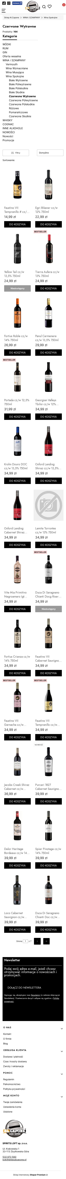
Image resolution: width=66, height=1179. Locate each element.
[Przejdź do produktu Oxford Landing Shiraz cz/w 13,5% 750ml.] (48, 441)
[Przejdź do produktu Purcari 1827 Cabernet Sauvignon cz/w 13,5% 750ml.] (48, 762)
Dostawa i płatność (13, 1056)
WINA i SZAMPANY (31, 17)
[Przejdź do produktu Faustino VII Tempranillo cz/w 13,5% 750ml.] (48, 698)
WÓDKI (7, 44)
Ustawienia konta (12, 1106)
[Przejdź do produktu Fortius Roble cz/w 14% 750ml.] (17, 313)
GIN (5, 52)
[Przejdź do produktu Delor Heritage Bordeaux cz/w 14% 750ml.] (17, 826)
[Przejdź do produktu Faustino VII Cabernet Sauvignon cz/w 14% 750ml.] (48, 633)
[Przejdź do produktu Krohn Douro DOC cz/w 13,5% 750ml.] (17, 441)
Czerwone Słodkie (20, 116)
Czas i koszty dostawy (15, 1061)
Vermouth (11, 64)
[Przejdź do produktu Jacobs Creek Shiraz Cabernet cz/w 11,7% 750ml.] (17, 762)
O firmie (7, 1038)
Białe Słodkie (17, 92)
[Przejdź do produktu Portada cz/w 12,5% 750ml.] (17, 377)
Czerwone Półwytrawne (23, 100)
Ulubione (7, 1111)
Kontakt (7, 1034)
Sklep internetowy (29, 1175)
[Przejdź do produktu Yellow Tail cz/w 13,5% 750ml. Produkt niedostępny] (17, 249)
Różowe (14, 108)
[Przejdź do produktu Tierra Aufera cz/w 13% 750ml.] (48, 249)
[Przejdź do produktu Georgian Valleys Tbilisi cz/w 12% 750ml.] (48, 377)
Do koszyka (17, 224)
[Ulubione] (50, 6)
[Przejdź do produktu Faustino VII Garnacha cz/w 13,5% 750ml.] (17, 698)
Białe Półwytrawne (20, 84)
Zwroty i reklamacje (13, 1066)
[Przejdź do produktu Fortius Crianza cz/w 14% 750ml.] (17, 633)
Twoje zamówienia (12, 1102)
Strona (19, 941)
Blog (5, 1043)
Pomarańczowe (18, 112)
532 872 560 (9, 1156)
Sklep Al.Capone (11, 17)
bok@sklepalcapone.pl (14, 1159)
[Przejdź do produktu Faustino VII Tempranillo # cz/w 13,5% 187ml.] (17, 185)
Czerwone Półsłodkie (22, 104)
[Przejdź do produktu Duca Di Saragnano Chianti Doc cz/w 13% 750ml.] (48, 890)
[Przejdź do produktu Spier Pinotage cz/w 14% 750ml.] (48, 826)
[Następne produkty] (37, 941)
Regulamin (35, 995)
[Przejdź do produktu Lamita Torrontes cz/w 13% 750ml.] (48, 505)
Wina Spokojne (50, 17)
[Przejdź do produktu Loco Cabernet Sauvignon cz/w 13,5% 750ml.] (17, 890)
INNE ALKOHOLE (13, 128)
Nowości (8, 136)
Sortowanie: (9, 160)
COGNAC (8, 124)
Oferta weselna (12, 56)
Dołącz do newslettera (24, 988)
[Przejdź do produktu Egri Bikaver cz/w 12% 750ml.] (48, 185)
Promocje (8, 140)
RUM (5, 48)
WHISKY (7, 120)
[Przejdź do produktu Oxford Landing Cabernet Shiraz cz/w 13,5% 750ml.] (17, 505)
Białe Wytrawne (18, 80)
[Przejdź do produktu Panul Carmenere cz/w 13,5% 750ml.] (48, 313)
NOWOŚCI (9, 132)
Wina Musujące (15, 72)
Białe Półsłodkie (18, 88)
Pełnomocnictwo (11, 1084)
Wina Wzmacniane (17, 68)
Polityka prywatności (14, 1089)
